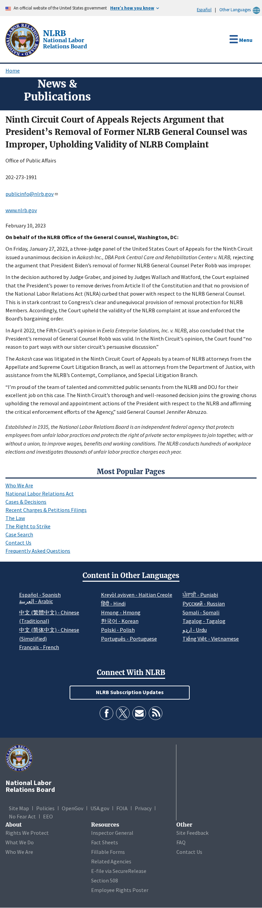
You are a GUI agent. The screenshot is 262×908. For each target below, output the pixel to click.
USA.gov (99, 808)
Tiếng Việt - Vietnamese (211, 638)
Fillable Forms (108, 851)
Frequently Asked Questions (37, 550)
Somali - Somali (201, 612)
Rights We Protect (27, 832)
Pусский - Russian (204, 603)
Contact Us (18, 542)
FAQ (181, 842)
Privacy (143, 808)
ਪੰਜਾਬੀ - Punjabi (200, 594)
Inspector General (112, 832)
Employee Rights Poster (119, 890)
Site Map (19, 808)
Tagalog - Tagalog (204, 620)
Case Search (19, 534)
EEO (48, 816)
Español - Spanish (40, 594)
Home (12, 70)
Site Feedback (192, 832)
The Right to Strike (27, 526)
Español (204, 9)
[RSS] (155, 713)
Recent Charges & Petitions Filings (46, 509)
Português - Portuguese (129, 638)
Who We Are (19, 485)
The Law (15, 518)
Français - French (39, 647)
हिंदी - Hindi (113, 603)
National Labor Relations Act (39, 493)
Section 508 (104, 880)
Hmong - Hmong (121, 612)
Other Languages (235, 9)
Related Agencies (111, 861)
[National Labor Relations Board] (23, 39)
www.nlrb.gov (21, 210)
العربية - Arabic (36, 601)
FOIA (122, 808)
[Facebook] (106, 713)
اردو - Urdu (195, 629)
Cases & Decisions (25, 501)
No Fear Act (22, 816)
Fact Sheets (104, 842)
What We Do (19, 842)
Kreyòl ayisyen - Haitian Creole (136, 594)
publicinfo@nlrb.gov (29, 193)
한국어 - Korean (120, 620)
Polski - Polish (118, 629)
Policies (45, 808)
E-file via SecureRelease (118, 870)
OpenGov (72, 808)
